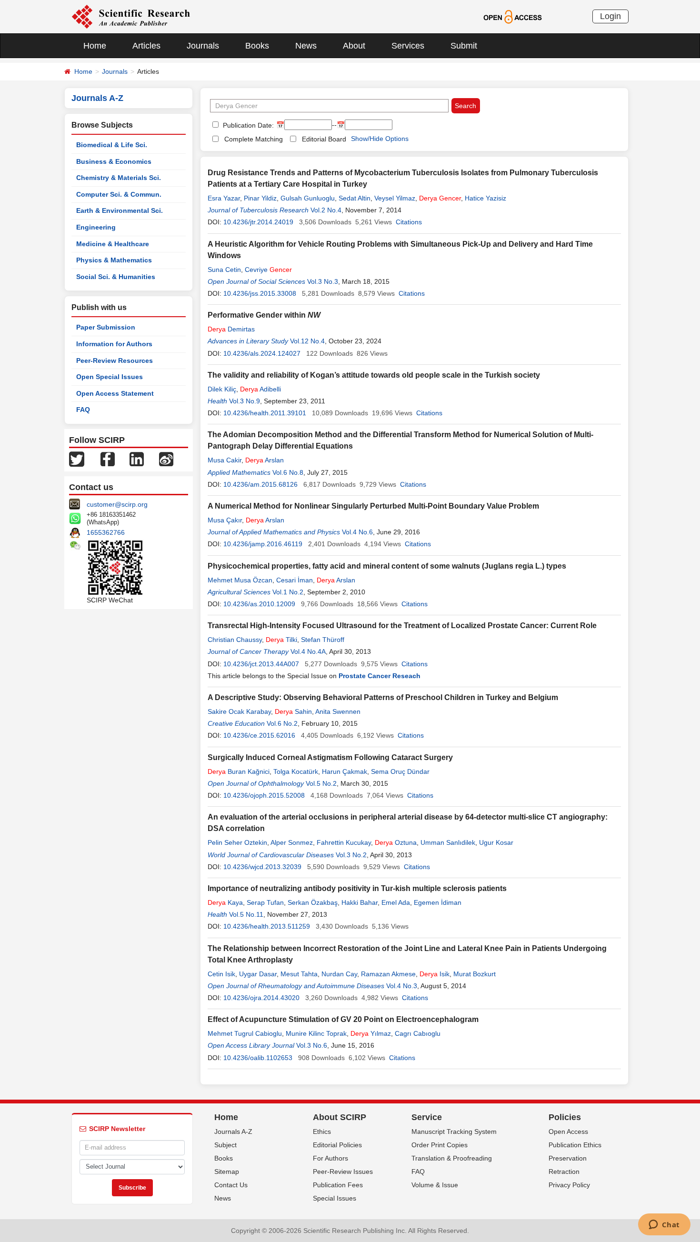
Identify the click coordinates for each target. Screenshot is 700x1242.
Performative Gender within (264, 315)
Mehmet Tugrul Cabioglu (245, 1033)
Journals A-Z (233, 1131)
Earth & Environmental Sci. (119, 210)
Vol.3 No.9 (244, 401)
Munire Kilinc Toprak (316, 1033)
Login (610, 16)
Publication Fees (338, 1185)
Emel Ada (395, 902)
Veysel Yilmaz (394, 198)
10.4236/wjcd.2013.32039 (262, 867)
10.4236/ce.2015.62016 (259, 735)
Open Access (568, 1131)
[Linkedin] (137, 458)
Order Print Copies (439, 1145)
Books (257, 45)
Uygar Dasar (258, 974)
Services (407, 45)
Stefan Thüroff (322, 639)
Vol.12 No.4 (307, 341)
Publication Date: (247, 125)
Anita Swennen (337, 711)
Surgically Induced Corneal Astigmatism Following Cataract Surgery (330, 757)
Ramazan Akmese (388, 974)
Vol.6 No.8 (287, 472)
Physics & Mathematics (114, 260)
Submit (463, 45)
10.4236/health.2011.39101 (264, 413)
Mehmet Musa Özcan (240, 580)
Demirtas (231, 329)
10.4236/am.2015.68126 (260, 484)
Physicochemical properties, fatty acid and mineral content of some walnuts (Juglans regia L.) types (387, 566)
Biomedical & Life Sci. (111, 145)
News (306, 45)
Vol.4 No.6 (357, 532)
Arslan (264, 460)
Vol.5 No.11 (246, 914)
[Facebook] (107, 458)
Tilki (281, 639)
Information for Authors (114, 344)
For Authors (330, 1158)
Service (426, 1117)
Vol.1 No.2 (287, 592)
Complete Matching (253, 139)
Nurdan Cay (339, 974)
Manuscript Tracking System (454, 1131)
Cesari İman (294, 580)
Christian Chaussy (235, 639)
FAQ (83, 409)
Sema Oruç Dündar (400, 771)
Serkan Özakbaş (313, 902)
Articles (146, 45)
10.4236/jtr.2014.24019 (258, 222)
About (354, 45)
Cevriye (268, 269)
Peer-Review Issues (343, 1171)
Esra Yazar (224, 198)
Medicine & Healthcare (112, 244)
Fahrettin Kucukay (344, 842)
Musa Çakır (225, 520)
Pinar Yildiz (260, 198)
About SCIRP (339, 1117)
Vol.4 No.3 (401, 986)
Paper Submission (105, 327)
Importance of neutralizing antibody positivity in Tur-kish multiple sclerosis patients (357, 888)
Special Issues (334, 1198)
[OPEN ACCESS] (512, 16)
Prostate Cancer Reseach (379, 676)
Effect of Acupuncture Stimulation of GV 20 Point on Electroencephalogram (343, 1019)
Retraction (564, 1171)
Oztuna (396, 842)
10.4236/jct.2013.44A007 (261, 664)
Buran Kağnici (239, 771)
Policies (565, 1117)
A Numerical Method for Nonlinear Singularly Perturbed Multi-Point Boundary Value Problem (373, 506)
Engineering (96, 227)
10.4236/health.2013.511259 (266, 926)
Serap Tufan (265, 902)
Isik (435, 974)
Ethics (322, 1131)
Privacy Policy (569, 1185)
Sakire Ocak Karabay (239, 711)
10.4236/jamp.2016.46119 (262, 544)
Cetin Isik (221, 974)
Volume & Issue (434, 1185)
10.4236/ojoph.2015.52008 (264, 795)
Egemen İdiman (437, 902)
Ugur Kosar (496, 842)
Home (94, 45)
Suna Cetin (224, 269)
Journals (203, 45)
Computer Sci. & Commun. (118, 194)
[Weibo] (166, 458)
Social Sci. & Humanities (115, 276)
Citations (409, 222)
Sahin (293, 711)
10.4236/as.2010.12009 (259, 604)
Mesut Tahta (299, 974)
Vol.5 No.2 (321, 783)
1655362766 (106, 532)
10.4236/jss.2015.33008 (259, 293)
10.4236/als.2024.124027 (261, 353)
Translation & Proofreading (451, 1158)
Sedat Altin (354, 198)
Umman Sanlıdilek (447, 842)
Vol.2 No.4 (325, 210)
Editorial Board (324, 139)
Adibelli (260, 389)
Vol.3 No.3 (322, 281)
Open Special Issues (109, 377)
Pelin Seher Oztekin (237, 842)
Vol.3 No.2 (351, 855)
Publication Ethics (575, 1145)
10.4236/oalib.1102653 (257, 1058)
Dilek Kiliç (222, 389)
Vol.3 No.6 (311, 1045)
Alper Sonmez (291, 842)
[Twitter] (76, 458)
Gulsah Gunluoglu (307, 198)
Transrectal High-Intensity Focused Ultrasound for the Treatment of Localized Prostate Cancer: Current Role (402, 625)
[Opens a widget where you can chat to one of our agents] (664, 1225)
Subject (225, 1145)
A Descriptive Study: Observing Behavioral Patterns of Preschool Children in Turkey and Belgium (383, 697)
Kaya (225, 902)
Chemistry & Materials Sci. (118, 177)
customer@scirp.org (117, 504)
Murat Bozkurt (474, 974)
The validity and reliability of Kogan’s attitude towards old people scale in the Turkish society (374, 375)
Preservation (568, 1158)
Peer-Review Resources (114, 360)
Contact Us (231, 1185)
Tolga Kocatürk (295, 771)
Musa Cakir (224, 460)
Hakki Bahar (359, 902)
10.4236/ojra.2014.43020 (261, 998)
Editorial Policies (337, 1145)
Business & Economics (113, 161)
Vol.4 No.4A (308, 651)
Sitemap (226, 1171)
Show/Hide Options (380, 138)
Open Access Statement (115, 393)
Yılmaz (370, 1033)
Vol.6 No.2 (282, 723)
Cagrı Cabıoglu (417, 1033)
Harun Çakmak (344, 771)
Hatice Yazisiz (485, 198)
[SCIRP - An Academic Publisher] (130, 16)
